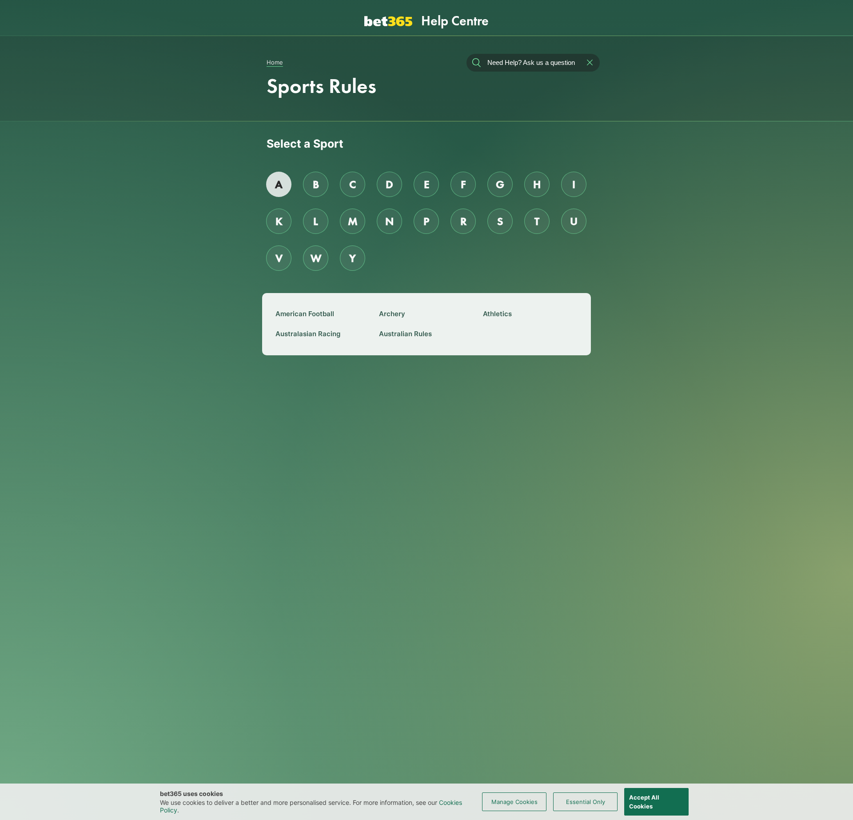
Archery (392, 314)
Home (275, 62)
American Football (304, 314)
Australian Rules (405, 334)
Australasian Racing (307, 334)
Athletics (497, 314)
